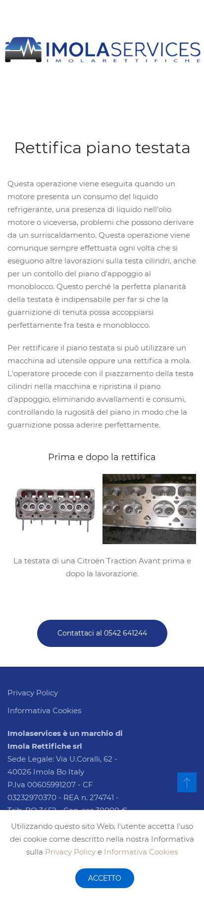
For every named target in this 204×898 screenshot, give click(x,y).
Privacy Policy (70, 851)
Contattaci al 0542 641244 (102, 633)
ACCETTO (104, 878)
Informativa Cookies (141, 851)
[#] (187, 782)
